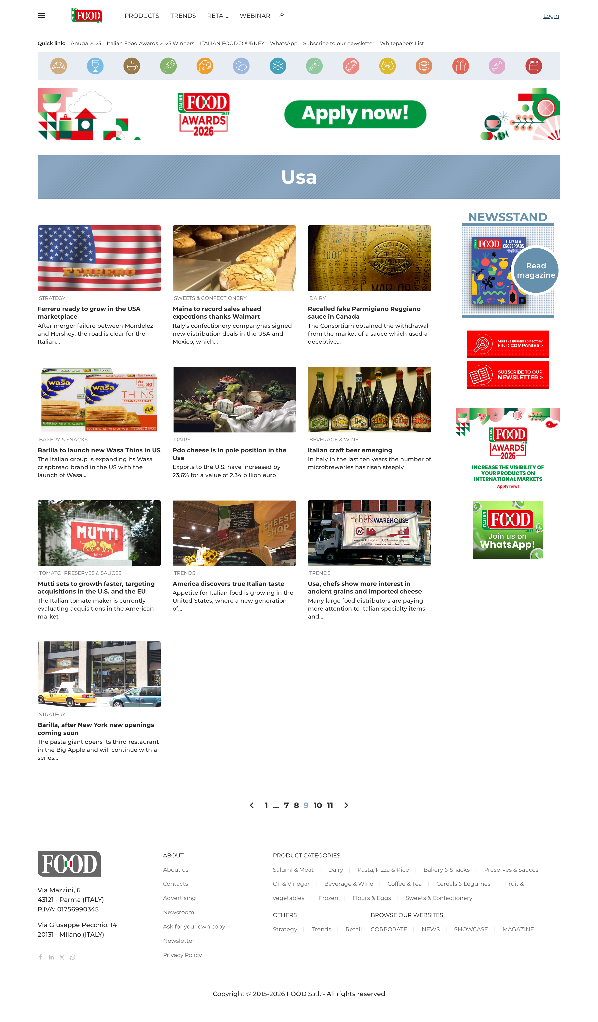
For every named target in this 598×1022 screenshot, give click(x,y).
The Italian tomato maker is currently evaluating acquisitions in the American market (96, 608)
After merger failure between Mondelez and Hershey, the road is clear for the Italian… (95, 333)
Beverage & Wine (334, 440)
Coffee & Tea (405, 883)
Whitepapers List (402, 43)
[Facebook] (41, 956)
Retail (217, 16)
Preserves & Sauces (511, 869)
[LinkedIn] (52, 956)
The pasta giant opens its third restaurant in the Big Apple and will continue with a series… (98, 749)
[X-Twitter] (62, 956)
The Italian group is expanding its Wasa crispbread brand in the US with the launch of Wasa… (95, 467)
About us (176, 869)
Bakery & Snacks (63, 440)
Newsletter (179, 940)
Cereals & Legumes (463, 883)
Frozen (328, 897)
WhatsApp (284, 43)
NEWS (431, 929)
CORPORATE (389, 929)
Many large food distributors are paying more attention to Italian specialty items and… (366, 608)
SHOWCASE (471, 929)
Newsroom (178, 912)
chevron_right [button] (346, 805)
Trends (183, 16)
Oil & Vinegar (291, 883)
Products (142, 16)
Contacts (175, 883)
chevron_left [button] (252, 805)
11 (330, 805)
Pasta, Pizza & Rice (383, 869)
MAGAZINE (518, 929)
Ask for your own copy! (195, 926)
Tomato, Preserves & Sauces (80, 573)
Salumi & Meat (293, 869)
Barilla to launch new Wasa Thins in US (99, 450)
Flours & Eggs (371, 897)
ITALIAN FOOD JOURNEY (232, 43)
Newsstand (508, 217)
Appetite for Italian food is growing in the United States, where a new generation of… (233, 600)
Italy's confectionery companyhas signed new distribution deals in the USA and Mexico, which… (232, 333)
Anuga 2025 (86, 43)
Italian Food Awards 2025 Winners (150, 43)
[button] (43, 15)
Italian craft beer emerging (350, 450)
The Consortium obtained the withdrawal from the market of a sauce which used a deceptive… (368, 333)
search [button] (281, 15)
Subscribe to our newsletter (338, 43)
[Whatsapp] (72, 956)
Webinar (255, 16)
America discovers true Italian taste (228, 583)
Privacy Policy (182, 954)
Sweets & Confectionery (210, 298)
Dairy (317, 298)
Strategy (52, 298)
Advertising (179, 897)
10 (318, 805)
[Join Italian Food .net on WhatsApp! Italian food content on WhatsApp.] (508, 557)
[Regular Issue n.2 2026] (508, 270)
